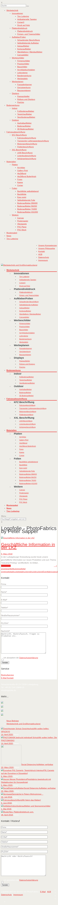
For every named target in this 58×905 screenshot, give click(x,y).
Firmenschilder (23, 61)
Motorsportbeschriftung (27, 144)
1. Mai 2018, (6, 809)
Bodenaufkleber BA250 (27, 206)
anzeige (4, 569)
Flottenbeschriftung (25, 147)
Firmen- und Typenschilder (28, 34)
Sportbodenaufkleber (26, 117)
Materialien (11, 162)
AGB (49, 892)
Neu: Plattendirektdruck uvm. (21, 812)
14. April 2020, (7, 734)
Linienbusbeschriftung (26, 156)
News (8, 236)
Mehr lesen (6, 566)
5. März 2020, (7, 785)
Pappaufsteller (23, 96)
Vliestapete (22, 224)
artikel (10, 569)
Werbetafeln (22, 78)
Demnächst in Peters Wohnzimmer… (27, 794)
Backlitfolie (21, 194)
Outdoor (15, 120)
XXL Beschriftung (19, 150)
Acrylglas (21, 167)
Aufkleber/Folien (19, 37)
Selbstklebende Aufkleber (28, 43)
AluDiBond (21, 173)
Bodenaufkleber (24, 126)
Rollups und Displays (26, 99)
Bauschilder (22, 67)
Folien (14, 188)
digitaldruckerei (23, 572)
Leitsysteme (22, 73)
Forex (19, 179)
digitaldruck (12, 572)
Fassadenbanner (24, 84)
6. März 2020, (7, 776)
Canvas (20, 218)
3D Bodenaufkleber (25, 129)
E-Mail (43, 892)
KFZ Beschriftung (19, 135)
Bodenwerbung (12, 105)
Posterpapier (22, 221)
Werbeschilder (18, 58)
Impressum (18, 895)
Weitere (15, 215)
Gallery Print (22, 170)
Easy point (21, 197)
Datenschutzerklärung (28, 658)
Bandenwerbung (24, 76)
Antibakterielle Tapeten (27, 19)
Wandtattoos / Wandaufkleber (29, 52)
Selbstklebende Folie (26, 200)
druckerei (39, 572)
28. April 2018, (7, 815)
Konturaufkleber (24, 49)
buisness (17, 569)
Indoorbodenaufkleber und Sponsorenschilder (30, 806)
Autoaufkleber (23, 46)
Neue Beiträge (12, 721)
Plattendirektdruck (19, 28)
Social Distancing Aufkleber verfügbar (37, 764)
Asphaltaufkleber (24, 123)
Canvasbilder (22, 55)
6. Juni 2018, (6, 803)
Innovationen (17, 13)
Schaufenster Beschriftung (28, 40)
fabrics (50, 572)
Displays (15, 93)
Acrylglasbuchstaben (26, 70)
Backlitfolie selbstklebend (28, 191)
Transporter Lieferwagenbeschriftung (33, 141)
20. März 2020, (7, 767)
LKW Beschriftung (25, 153)
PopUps (20, 102)
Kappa (20, 182)
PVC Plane (21, 227)
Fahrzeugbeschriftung (15, 132)
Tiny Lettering (23, 16)
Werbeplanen (17, 81)
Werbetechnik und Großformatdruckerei (23, 724)
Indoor (14, 108)
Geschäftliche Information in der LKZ (28, 546)
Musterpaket (11, 233)
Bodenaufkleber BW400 (27, 203)
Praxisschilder (23, 64)
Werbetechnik (12, 10)
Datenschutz (6, 895)
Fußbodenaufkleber (25, 111)
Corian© (20, 22)
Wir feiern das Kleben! (31, 800)
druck (32, 572)
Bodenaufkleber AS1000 (27, 212)
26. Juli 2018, (7, 797)
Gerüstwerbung (23, 87)
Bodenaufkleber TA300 (27, 209)
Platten (15, 164)
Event (45, 572)
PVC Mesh (21, 230)
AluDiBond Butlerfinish (26, 176)
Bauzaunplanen (24, 90)
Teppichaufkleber (24, 114)
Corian (20, 185)
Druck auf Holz (23, 25)
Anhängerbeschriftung (26, 159)
